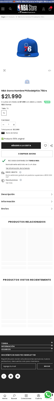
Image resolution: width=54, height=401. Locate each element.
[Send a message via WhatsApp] (48, 395)
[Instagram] (10, 376)
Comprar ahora (27, 153)
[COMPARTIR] (51, 146)
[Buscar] (10, 8)
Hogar (3, 17)
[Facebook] (3, 376)
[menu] (2, 8)
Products (12, 17)
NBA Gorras (6, 104)
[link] (45, 145)
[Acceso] (43, 8)
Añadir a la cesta (21, 145)
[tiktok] (17, 376)
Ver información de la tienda (18, 168)
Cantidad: (5, 120)
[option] (27, 47)
